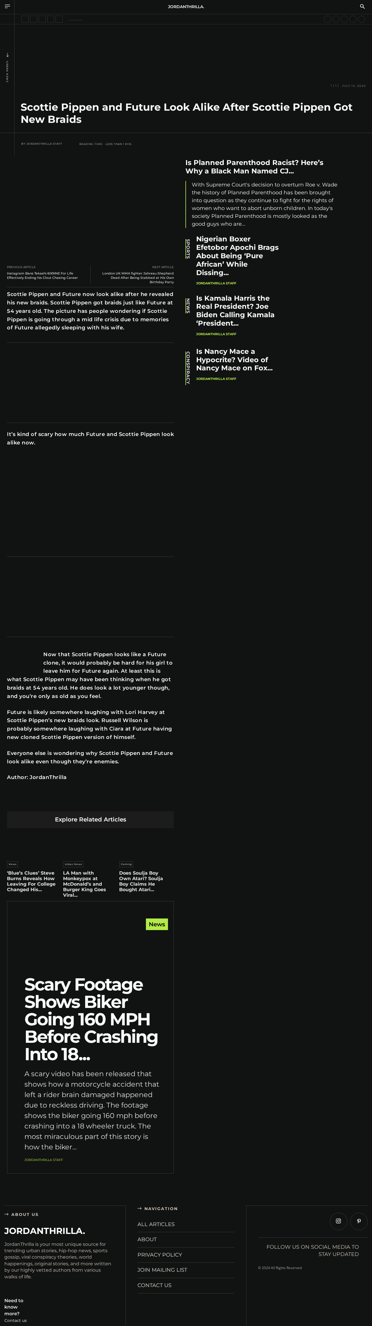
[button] (362, 7)
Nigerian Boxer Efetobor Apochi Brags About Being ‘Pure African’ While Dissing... (237, 256)
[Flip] (131, 802)
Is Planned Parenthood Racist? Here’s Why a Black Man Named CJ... (254, 166)
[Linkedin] (77, 802)
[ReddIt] (90, 802)
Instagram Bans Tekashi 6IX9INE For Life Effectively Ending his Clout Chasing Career (42, 275)
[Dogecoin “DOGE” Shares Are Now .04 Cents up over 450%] (353, 19)
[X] (50, 802)
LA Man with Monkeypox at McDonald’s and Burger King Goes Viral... (84, 884)
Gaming (126, 864)
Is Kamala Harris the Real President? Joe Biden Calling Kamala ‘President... (235, 310)
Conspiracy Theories (188, 368)
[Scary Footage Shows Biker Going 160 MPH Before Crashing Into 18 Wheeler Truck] (90, 948)
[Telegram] (118, 802)
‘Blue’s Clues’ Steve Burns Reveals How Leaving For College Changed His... (31, 881)
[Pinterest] (63, 802)
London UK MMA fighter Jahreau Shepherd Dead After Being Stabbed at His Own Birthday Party (138, 277)
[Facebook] (36, 802)
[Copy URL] (145, 802)
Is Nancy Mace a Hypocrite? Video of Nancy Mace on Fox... (234, 359)
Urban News (7, 71)
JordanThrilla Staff (44, 143)
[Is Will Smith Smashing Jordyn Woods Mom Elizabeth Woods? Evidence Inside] (336, 19)
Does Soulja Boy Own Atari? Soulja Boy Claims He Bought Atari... (141, 881)
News (13, 864)
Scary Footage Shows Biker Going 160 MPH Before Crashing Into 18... (91, 1019)
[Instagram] (338, 1221)
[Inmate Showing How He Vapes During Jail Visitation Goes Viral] (42, 19)
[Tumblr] (104, 802)
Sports (188, 249)
